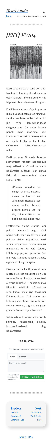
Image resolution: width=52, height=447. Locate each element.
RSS (30, 436)
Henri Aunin (17, 10)
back (8, 16)
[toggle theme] (44, 12)
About (22, 436)
